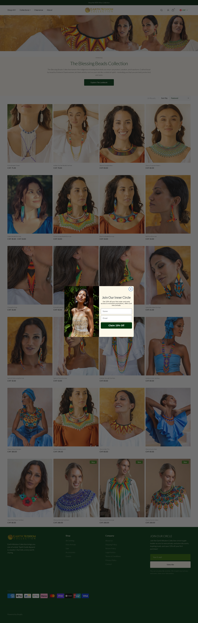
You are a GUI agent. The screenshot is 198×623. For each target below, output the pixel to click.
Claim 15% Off (116, 325)
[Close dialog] (131, 289)
